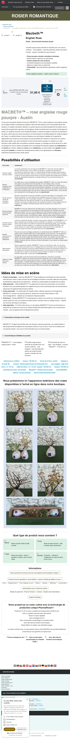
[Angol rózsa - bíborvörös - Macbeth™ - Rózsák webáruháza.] (15, 665)
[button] (15, 733)
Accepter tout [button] (9, 729)
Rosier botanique (5, 689)
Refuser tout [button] (22, 729)
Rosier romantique (8, 26)
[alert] (15, 717)
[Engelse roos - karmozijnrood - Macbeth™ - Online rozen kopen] (55, 665)
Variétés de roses (29, 2)
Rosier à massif (5, 681)
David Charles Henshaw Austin (44, 373)
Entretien (60, 2)
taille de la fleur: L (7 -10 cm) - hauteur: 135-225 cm (34, 367)
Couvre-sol (4, 687)
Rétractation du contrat (50, 735)
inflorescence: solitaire (11, 361)
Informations (5, 7)
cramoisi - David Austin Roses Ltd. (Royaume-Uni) (30, 364)
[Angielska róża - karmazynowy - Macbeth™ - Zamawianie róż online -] (30, 665)
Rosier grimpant (5, 684)
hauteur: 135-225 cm (30, 361)
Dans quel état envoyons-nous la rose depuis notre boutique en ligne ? (35, 573)
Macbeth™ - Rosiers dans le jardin (41, 370)
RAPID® (41, 705)
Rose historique (5, 678)
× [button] (27, 699)
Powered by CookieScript (15, 735)
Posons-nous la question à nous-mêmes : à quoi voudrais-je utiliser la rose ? (35, 579)
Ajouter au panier (47, 88)
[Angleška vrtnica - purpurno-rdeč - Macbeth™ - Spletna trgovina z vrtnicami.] (36, 665)
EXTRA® (38, 700)
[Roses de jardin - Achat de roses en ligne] (67, 8)
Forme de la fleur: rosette (48, 361)
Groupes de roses (6, 24)
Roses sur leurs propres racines (45, 2)
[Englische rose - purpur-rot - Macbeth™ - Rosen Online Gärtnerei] (43, 665)
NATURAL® (39, 704)
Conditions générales (36, 735)
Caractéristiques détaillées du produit (17, 336)
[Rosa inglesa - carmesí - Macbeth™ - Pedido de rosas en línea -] (24, 665)
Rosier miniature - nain (7, 686)
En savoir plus (18, 713)
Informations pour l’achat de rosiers (35, 588)
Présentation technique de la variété (16, 317)
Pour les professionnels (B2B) (20, 7)
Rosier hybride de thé (6, 679)
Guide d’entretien (35, 597)
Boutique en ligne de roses (15, 2)
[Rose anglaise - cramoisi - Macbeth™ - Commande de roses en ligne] (49, 665)
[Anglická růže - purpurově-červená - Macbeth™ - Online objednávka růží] (21, 665)
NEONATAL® (42, 709)
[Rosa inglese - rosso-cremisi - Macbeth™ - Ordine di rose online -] (39, 665)
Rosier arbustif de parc (7, 682)
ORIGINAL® (35, 699)
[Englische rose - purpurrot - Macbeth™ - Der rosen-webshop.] (27, 665)
